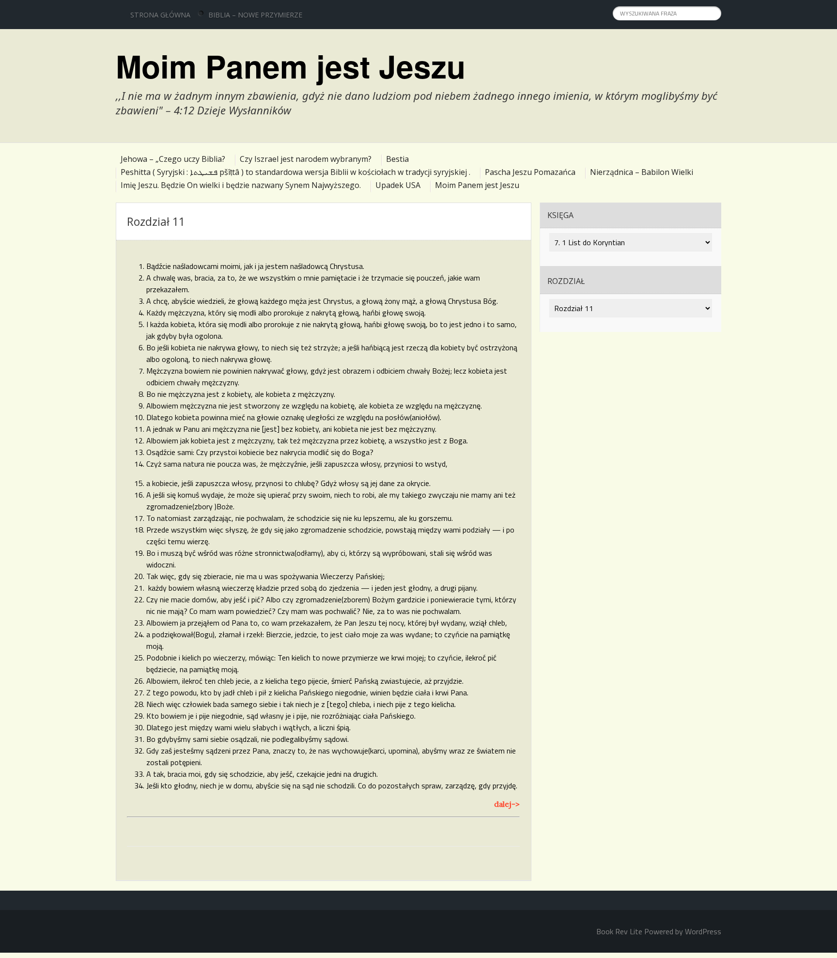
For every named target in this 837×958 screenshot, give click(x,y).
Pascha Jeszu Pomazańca (530, 172)
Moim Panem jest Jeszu (290, 66)
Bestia (397, 159)
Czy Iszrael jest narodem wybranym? (306, 159)
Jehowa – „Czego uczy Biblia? (173, 159)
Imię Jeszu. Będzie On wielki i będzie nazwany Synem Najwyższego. (241, 185)
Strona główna (160, 14)
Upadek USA (397, 185)
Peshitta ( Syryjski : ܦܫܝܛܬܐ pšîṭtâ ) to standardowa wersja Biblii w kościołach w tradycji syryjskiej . (295, 172)
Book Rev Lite (619, 931)
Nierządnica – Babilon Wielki (641, 172)
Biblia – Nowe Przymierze (255, 14)
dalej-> (507, 804)
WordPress (703, 931)
